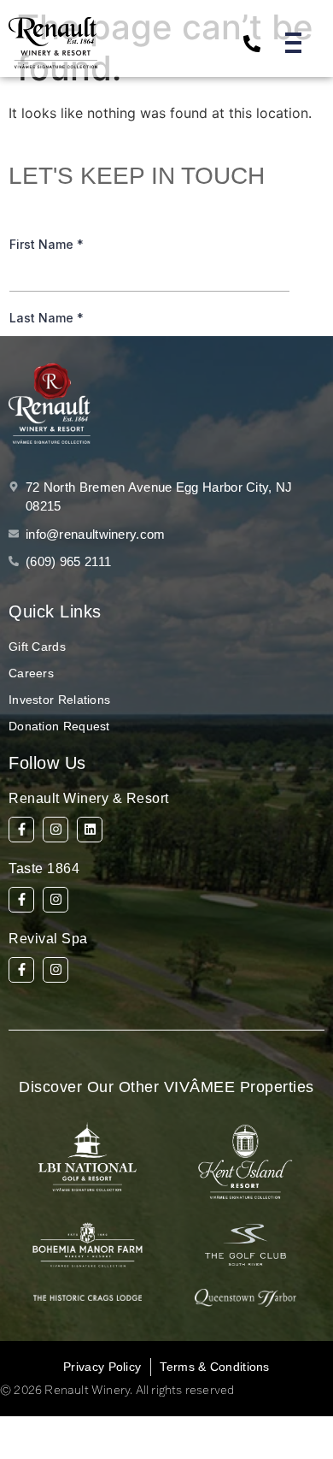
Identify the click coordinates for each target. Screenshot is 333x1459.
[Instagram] (55, 829)
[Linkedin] (89, 829)
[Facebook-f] (21, 829)
